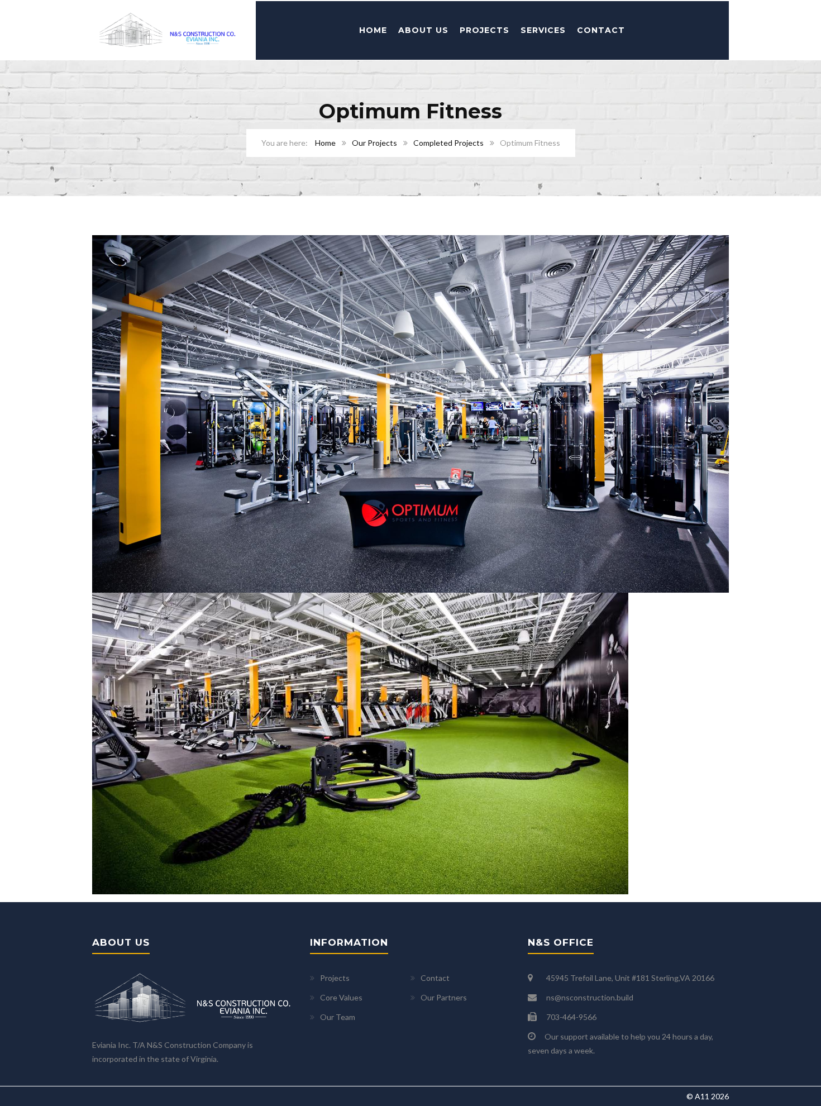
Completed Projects (448, 142)
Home (373, 30)
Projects (484, 30)
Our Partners (444, 997)
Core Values (341, 997)
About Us (423, 30)
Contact (601, 30)
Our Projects (374, 142)
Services (543, 30)
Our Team (337, 1017)
